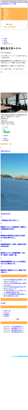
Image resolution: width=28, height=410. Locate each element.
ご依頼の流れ (7, 12)
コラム (6, 312)
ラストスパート (6, 151)
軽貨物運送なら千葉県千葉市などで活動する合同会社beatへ (14, 384)
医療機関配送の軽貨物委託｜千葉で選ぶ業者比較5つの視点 (15, 295)
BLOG (5, 17)
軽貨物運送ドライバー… (17, 328)
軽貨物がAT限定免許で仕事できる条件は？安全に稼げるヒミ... (13, 236)
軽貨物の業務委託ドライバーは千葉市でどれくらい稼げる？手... (13, 262)
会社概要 (6, 14)
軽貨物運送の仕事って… (17, 330)
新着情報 (7, 314)
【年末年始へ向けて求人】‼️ (10, 220)
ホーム (5, 8)
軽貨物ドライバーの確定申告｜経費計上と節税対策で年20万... (13, 228)
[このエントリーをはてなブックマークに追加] (4, 130)
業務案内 (6, 10)
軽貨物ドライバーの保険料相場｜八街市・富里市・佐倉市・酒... (13, 254)
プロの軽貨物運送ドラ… (17, 326)
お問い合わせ (7, 19)
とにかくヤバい (6, 214)
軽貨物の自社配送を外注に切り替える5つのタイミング (15, 287)
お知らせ (9, 53)
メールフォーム (6, 30)
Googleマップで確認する (8, 394)
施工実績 (6, 316)
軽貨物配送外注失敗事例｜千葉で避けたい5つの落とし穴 (15, 280)
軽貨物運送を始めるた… (17, 332)
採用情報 (6, 16)
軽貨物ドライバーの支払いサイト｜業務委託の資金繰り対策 (15, 291)
